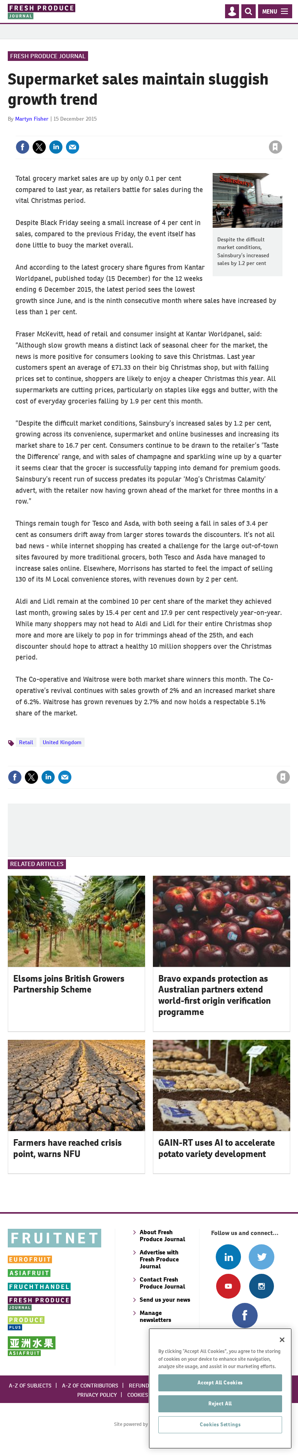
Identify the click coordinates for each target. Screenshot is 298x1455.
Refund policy (148, 1385)
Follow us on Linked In (228, 1257)
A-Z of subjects (30, 1385)
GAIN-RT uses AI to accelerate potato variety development (216, 1148)
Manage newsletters (155, 1316)
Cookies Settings (220, 1424)
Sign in (182, 131)
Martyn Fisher (32, 118)
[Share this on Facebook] (22, 147)
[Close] (282, 1339)
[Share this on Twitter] (39, 147)
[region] (220, 1388)
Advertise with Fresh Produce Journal (159, 1259)
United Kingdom (62, 742)
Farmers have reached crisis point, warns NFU (67, 1148)
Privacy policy (97, 1394)
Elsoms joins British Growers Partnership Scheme (69, 984)
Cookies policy (147, 1394)
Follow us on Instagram (261, 1286)
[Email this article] (73, 147)
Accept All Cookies (220, 1382)
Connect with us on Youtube (228, 1286)
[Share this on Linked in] (56, 147)
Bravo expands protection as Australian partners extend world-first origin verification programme (214, 995)
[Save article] (275, 147)
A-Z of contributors (90, 1385)
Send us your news (165, 1300)
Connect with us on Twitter (261, 1257)
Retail (26, 742)
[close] (281, 131)
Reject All (220, 1403)
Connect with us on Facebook (244, 1315)
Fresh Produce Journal (48, 56)
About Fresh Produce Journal (162, 1235)
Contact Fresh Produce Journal (162, 1282)
